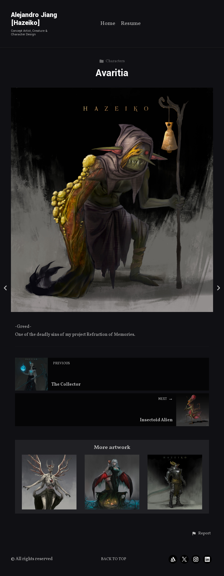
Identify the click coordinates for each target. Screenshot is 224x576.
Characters (115, 61)
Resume (131, 24)
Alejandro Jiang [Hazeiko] (34, 18)
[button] (201, 533)
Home (107, 24)
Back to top (113, 559)
